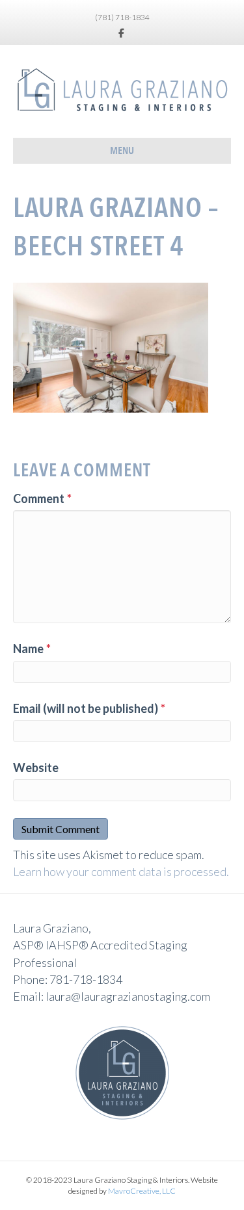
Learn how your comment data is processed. (121, 871)
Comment (42, 498)
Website (36, 767)
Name (32, 648)
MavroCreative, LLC (142, 1191)
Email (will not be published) (89, 708)
